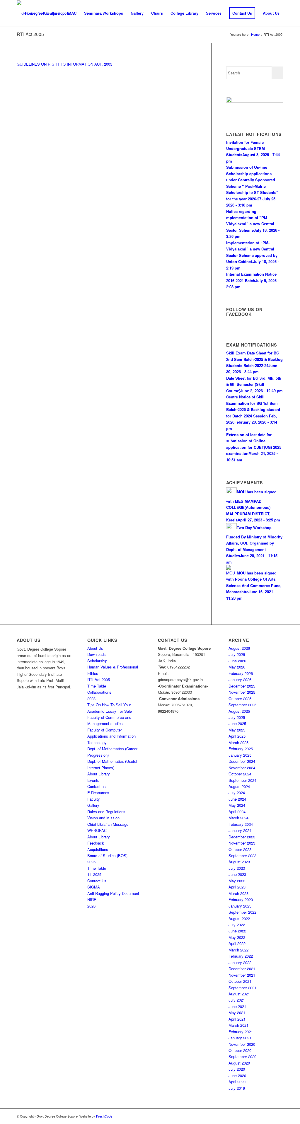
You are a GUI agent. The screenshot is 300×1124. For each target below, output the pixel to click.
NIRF (91, 899)
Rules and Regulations (106, 811)
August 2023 (239, 861)
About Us (95, 648)
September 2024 (242, 780)
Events (93, 780)
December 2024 (242, 761)
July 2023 (237, 868)
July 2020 (237, 1069)
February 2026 (241, 673)
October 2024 (240, 774)
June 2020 (237, 1075)
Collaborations (99, 692)
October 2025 (240, 698)
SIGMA (93, 887)
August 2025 (239, 711)
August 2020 (239, 1063)
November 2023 (242, 843)
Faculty (93, 799)
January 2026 (240, 679)
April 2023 (237, 887)
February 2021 (241, 1031)
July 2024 (237, 792)
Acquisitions (97, 849)
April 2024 (237, 811)
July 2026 (237, 654)
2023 (91, 698)
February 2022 (241, 956)
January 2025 (240, 755)
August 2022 (239, 918)
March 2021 (238, 1025)
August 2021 (239, 994)
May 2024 (237, 805)
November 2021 (242, 975)
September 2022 (242, 912)
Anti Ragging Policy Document (113, 893)
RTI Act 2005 (30, 34)
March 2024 (238, 818)
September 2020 (242, 1056)
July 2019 (237, 1088)
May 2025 (237, 730)
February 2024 (241, 824)
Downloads (96, 654)
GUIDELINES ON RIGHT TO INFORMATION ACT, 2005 (64, 64)
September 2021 (242, 987)
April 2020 (237, 1081)
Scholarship (97, 661)
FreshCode (104, 1116)
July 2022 (237, 924)
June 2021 (237, 1006)
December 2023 (242, 837)
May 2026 (237, 667)
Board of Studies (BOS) (107, 855)
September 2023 (242, 855)
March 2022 (238, 950)
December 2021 (242, 968)
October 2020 (240, 1050)
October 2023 (240, 849)
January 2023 (240, 906)
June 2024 (237, 799)
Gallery (93, 805)
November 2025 (242, 692)
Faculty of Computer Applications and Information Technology (111, 736)
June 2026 (237, 661)
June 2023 (237, 874)
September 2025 (242, 704)
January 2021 (240, 1038)
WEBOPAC (97, 830)
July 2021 (237, 1000)
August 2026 (239, 648)
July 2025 (237, 717)
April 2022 (237, 943)
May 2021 (237, 1012)
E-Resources (98, 792)
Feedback (95, 843)
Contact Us (96, 880)
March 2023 (238, 893)
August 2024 (239, 786)
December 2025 (242, 686)
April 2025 (237, 736)
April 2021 (237, 1019)
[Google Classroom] (254, 101)
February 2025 (241, 748)
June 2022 (237, 931)
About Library (98, 774)
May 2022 (237, 937)
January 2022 (240, 962)
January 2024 (240, 830)
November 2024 (242, 767)
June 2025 (237, 723)
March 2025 (238, 742)
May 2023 (237, 880)
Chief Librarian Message (107, 824)
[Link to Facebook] (279, 1116)
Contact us (96, 786)
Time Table (96, 686)
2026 (91, 906)
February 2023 (241, 899)
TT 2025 (94, 874)
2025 (91, 861)
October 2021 (240, 981)
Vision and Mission (103, 818)
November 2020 (242, 1044)
